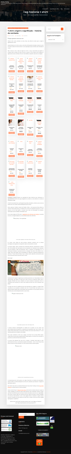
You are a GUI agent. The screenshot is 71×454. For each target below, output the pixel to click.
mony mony (5, 2)
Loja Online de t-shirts (54, 8)
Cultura (9, 28)
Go (62, 29)
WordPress (35, 451)
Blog (61, 8)
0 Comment (25, 35)
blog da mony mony (22, 390)
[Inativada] (52, 420)
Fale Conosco (66, 8)
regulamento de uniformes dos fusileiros (31, 214)
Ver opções (11, 71)
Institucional (45, 8)
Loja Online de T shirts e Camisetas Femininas (19, 28)
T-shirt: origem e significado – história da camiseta (37, 14)
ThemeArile (48, 451)
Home (24, 14)
